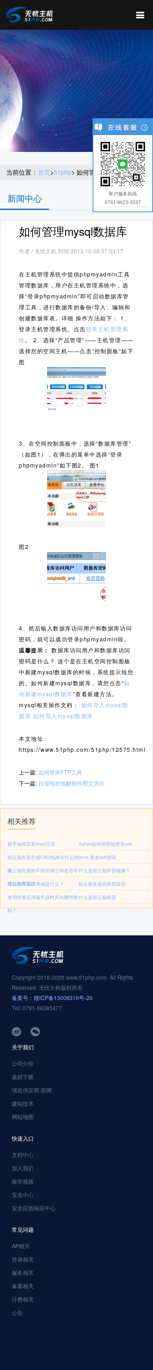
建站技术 (23, 1103)
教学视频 (23, 1181)
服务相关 (23, 1272)
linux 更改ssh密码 (97, 857)
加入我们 (23, 1168)
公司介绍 (23, 1063)
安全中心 (23, 1194)
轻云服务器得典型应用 (102, 883)
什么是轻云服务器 (97, 896)
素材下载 (23, 1076)
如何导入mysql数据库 (63, 716)
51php (62, 172)
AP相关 (21, 1246)
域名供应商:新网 (32, 1090)
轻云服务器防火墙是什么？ (35, 883)
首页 (44, 172)
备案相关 (23, 1286)
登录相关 (23, 1259)
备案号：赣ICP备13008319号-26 (52, 998)
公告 (17, 1312)
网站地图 (23, 1116)
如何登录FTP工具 (60, 772)
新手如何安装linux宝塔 (31, 843)
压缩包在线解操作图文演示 (71, 783)
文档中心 (23, 1154)
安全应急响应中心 (34, 1208)
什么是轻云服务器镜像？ (104, 870)
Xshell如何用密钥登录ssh (105, 843)
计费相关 (23, 1299)
